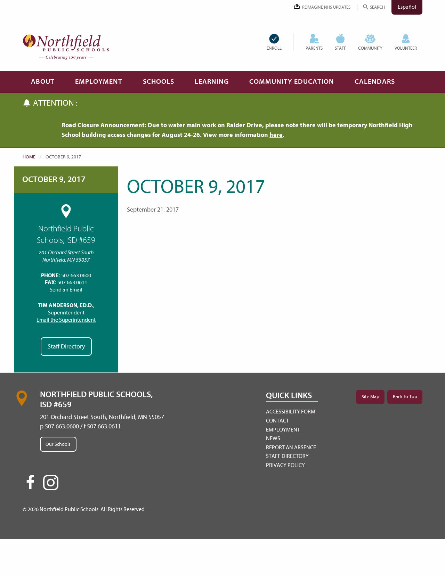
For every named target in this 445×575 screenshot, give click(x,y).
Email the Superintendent (66, 320)
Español (407, 7)
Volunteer (406, 48)
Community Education (291, 81)
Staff (340, 48)
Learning (212, 81)
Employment (98, 81)
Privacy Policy (285, 465)
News (273, 438)
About (43, 81)
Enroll (274, 48)
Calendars (375, 81)
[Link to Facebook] (30, 485)
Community (370, 48)
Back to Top (405, 397)
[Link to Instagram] (50, 482)
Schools (158, 81)
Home (29, 157)
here (276, 135)
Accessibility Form (290, 412)
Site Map (370, 397)
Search (377, 7)
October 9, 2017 (54, 179)
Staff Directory (66, 346)
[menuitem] (279, 42)
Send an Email (66, 290)
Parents (314, 48)
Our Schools (58, 444)
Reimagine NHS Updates (326, 7)
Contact (277, 421)
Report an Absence (291, 447)
